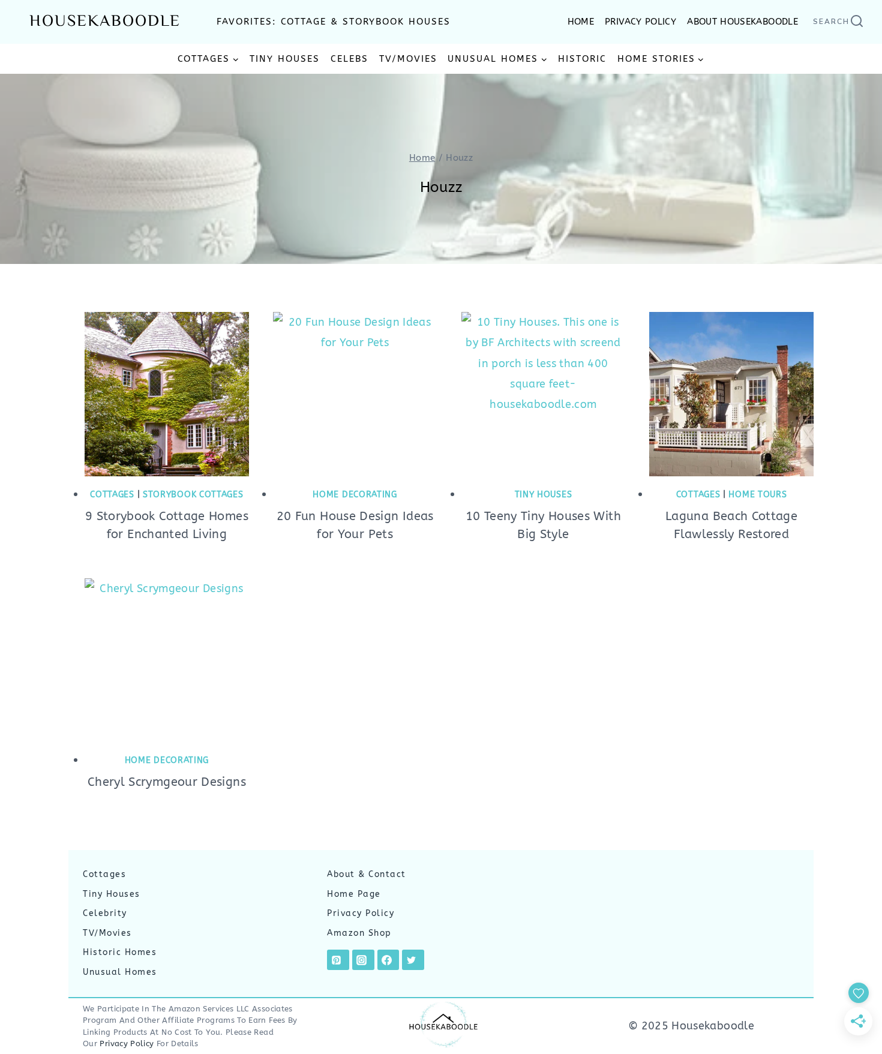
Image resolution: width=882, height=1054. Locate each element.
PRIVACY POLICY (640, 21)
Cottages (112, 495)
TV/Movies (408, 58)
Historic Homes (120, 952)
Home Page (354, 894)
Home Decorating (355, 495)
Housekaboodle (105, 22)
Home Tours (757, 495)
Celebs (349, 58)
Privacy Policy (360, 913)
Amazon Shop (359, 933)
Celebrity (105, 913)
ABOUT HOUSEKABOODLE (742, 21)
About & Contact (366, 874)
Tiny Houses (285, 58)
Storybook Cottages (193, 495)
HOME (581, 21)
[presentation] (167, 394)
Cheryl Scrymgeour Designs (167, 782)
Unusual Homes (120, 972)
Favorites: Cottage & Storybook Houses (334, 21)
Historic (582, 58)
